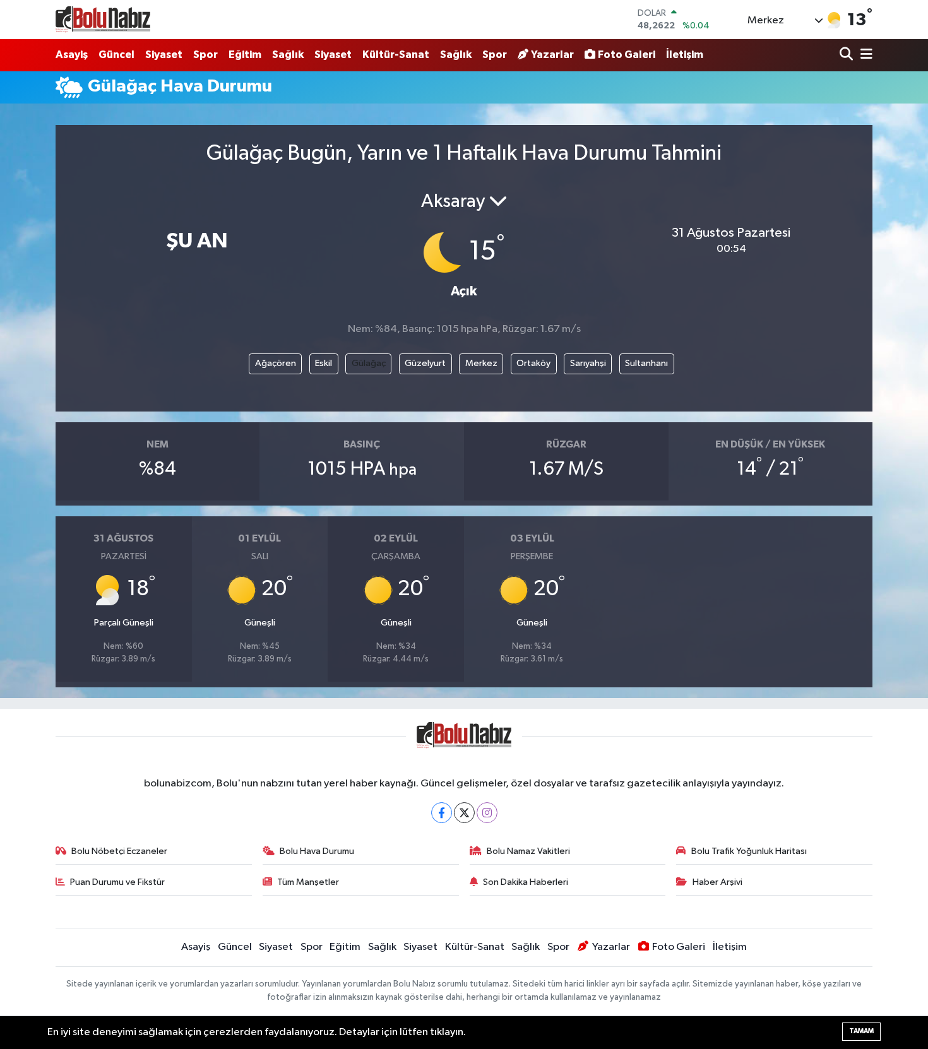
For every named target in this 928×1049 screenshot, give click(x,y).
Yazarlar (552, 54)
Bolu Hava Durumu (317, 851)
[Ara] (847, 55)
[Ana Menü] (864, 55)
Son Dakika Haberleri (525, 882)
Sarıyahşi (588, 363)
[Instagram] (487, 812)
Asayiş (72, 54)
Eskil (323, 363)
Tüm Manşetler (308, 882)
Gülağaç (369, 363)
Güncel (116, 54)
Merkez (481, 363)
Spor (205, 54)
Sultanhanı (646, 363)
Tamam (861, 1031)
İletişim (684, 54)
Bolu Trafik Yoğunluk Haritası (749, 851)
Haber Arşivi (717, 882)
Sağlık (288, 54)
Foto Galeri (626, 54)
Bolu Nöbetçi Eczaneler (119, 851)
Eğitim (245, 54)
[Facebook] (441, 812)
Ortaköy (533, 363)
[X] (464, 812)
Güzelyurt (425, 363)
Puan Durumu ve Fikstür (117, 882)
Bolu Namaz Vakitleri (528, 851)
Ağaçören (275, 363)
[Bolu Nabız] (103, 19)
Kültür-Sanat (395, 54)
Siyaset (163, 54)
